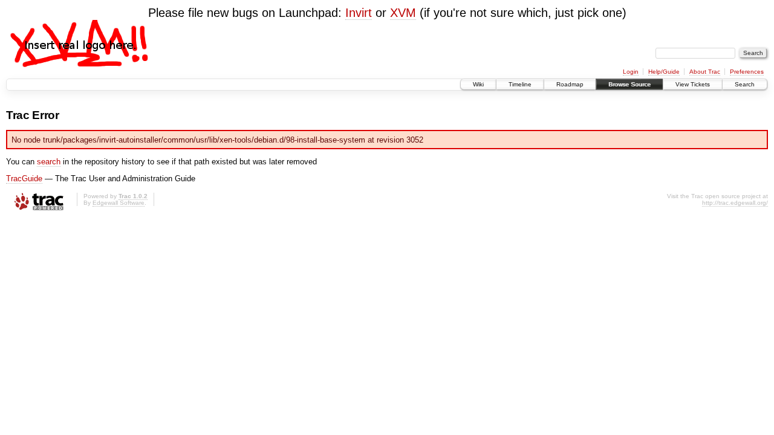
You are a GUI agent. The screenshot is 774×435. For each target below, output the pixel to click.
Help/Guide (664, 71)
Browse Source (629, 84)
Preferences (747, 71)
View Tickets (692, 84)
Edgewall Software (119, 202)
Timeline (520, 84)
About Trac (704, 71)
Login (631, 71)
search (48, 161)
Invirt (358, 12)
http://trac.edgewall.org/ (735, 202)
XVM (403, 12)
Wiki (478, 84)
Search (745, 84)
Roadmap (570, 84)
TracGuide (24, 178)
